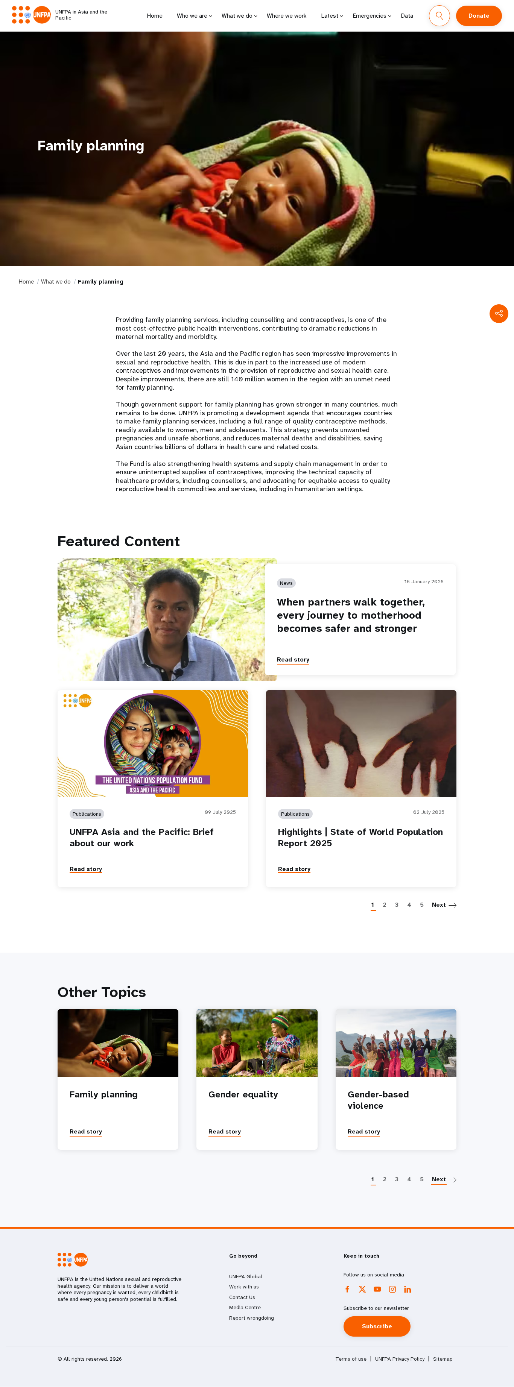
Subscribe (377, 1326)
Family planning (104, 1094)
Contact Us (242, 1297)
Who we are (192, 16)
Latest (329, 16)
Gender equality (243, 1094)
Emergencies (369, 16)
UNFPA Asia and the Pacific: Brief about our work (142, 837)
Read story (293, 659)
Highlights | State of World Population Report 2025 (360, 837)
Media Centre (245, 1307)
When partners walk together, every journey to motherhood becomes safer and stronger (351, 615)
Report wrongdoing (251, 1317)
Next (439, 905)
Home (155, 16)
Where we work (287, 16)
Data (407, 16)
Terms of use (350, 1359)
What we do (237, 16)
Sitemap (443, 1359)
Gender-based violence (378, 1100)
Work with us (244, 1286)
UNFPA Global (245, 1276)
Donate (479, 16)
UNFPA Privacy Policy (399, 1359)
